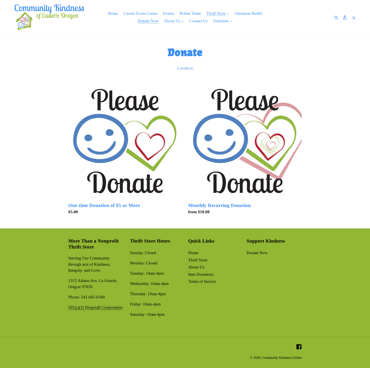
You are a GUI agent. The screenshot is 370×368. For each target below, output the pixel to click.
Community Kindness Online (282, 357)
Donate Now (257, 252)
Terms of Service (202, 281)
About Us (196, 267)
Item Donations (200, 274)
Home (193, 252)
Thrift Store (197, 260)
